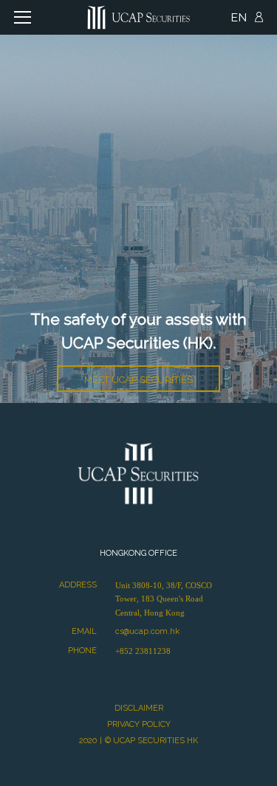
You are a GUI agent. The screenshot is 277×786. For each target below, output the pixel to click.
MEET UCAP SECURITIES (138, 379)
